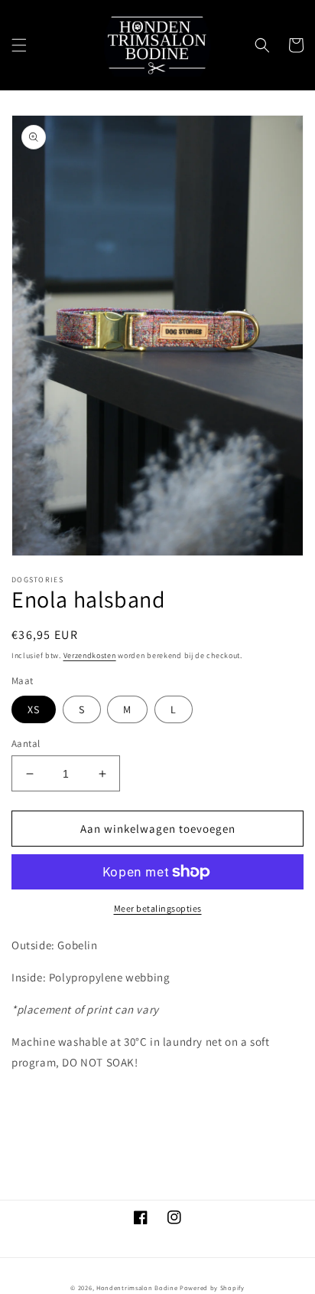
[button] (19, 45)
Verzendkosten (89, 655)
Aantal (25, 743)
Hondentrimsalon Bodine (136, 1287)
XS (34, 709)
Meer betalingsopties (158, 908)
